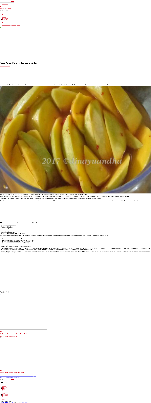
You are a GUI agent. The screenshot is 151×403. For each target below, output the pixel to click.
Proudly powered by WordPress (7, 402)
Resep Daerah (5, 18)
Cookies (4, 386)
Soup (3, 399)
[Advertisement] (75, 75)
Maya (1, 59)
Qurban (3, 393)
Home (3, 14)
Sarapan (4, 396)
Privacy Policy (5, 4)
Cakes (3, 15)
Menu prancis (5, 392)
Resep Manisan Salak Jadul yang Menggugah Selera (12, 372)
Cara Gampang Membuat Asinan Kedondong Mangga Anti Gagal (14, 333)
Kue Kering (4, 387)
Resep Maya (5, 395)
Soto (3, 398)
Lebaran (4, 388)
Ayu (9, 66)
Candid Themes (24, 402)
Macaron (4, 17)
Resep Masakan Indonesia (5, 8)
